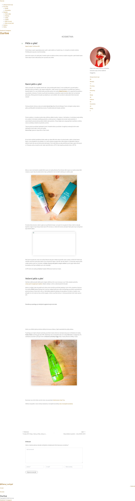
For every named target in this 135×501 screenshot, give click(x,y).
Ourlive (4, 33)
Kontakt (2, 492)
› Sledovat (132, 486)
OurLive (2, 1)
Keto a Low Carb (9, 23)
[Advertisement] (54, 70)
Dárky (5, 27)
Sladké (7, 19)
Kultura (5, 25)
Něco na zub (8, 21)
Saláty (6, 17)
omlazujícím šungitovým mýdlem (33, 284)
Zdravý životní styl (8, 4)
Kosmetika (8, 10)
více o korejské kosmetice (66, 404)
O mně (2, 488)
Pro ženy (5, 6)
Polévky (7, 16)
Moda (6, 8)
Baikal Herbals (63, 91)
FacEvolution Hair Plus (59, 400)
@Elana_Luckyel (6, 484)
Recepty (5, 12)
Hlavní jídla (8, 14)
